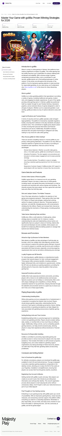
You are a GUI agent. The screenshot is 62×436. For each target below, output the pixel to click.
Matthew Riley (5, 27)
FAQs (44, 423)
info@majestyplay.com (53, 423)
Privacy (51, 431)
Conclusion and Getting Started (9, 78)
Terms (55, 431)
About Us (46, 431)
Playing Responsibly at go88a (8, 76)
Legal (58, 431)
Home (2, 14)
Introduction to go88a (7, 69)
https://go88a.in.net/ (30, 87)
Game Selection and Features (8, 71)
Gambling (9, 14)
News (5, 14)
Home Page (33, 423)
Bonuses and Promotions (8, 74)
